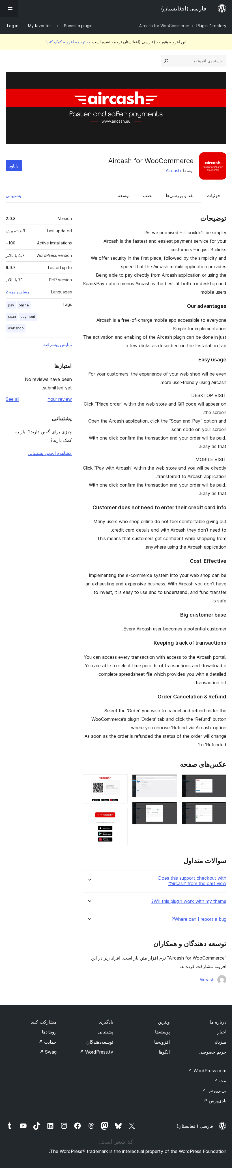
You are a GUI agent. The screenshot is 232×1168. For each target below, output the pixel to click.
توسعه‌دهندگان (99, 1042)
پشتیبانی (13, 195)
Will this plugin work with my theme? (188, 901)
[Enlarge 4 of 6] (169, 809)
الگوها (164, 1052)
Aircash (173, 170)
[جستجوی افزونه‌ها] (166, 61)
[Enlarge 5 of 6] (120, 782)
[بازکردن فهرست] (9, 8)
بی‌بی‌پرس (214, 1090)
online (24, 305)
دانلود (13, 165)
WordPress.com (207, 1070)
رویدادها (49, 1032)
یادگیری (106, 1022)
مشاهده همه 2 (17, 292)
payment (27, 316)
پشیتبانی (105, 1032)
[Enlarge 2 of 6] (219, 809)
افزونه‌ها (162, 1042)
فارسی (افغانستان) (195, 1126)
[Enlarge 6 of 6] (120, 816)
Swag (48, 1052)
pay (11, 305)
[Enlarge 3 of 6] (169, 782)
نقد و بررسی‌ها (180, 195)
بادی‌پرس (214, 1100)
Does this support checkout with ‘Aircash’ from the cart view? (192, 880)
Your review (60, 399)
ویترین (164, 1022)
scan (12, 316)
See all (12, 399)
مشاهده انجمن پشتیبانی (50, 453)
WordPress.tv (96, 1052)
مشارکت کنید (44, 1022)
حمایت (47, 1042)
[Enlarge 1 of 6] (219, 782)
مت (220, 1080)
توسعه (124, 195)
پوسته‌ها (162, 1032)
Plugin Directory (211, 25)
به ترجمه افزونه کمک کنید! (68, 41)
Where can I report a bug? (199, 919)
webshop (16, 328)
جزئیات (213, 195)
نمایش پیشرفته (57, 344)
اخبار (221, 1032)
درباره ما (218, 1022)
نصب (147, 195)
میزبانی (219, 1042)
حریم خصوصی (212, 1052)
